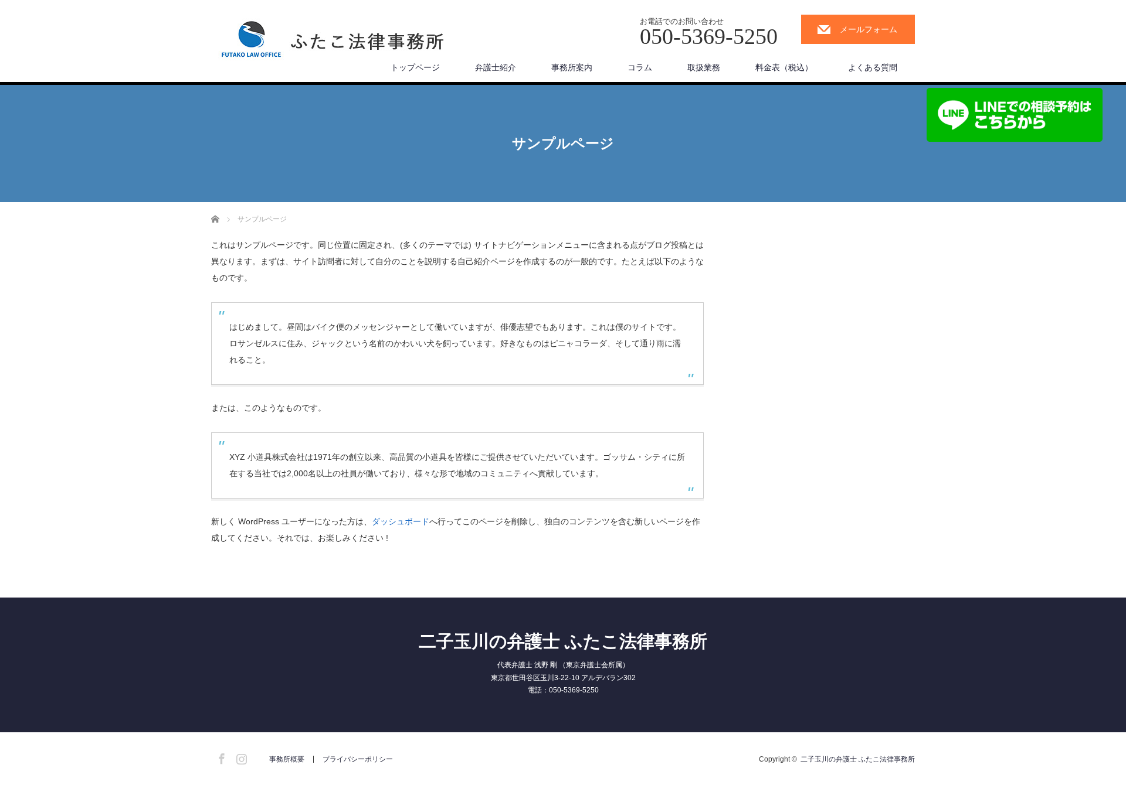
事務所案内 (571, 67)
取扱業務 (703, 67)
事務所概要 (286, 759)
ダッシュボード (400, 521)
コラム (640, 67)
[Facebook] (220, 757)
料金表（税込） (784, 67)
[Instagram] (240, 757)
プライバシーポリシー (358, 759)
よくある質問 (872, 67)
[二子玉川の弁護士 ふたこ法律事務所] (333, 42)
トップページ (415, 67)
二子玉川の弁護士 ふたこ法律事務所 (563, 641)
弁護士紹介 (495, 67)
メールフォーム (868, 29)
